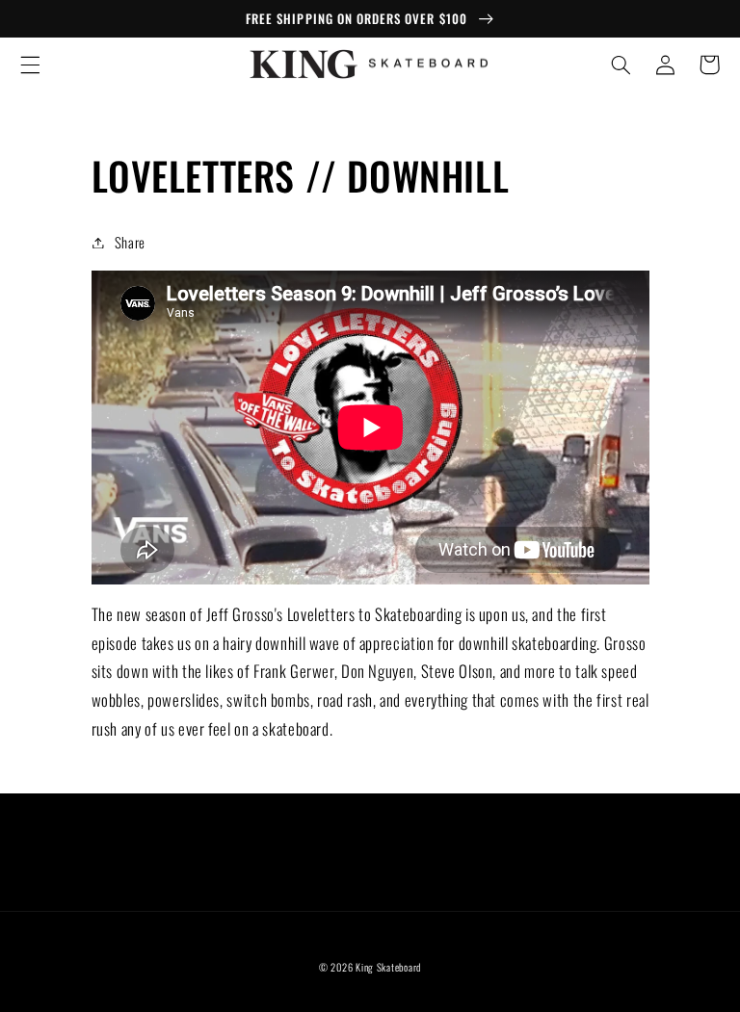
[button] (30, 64)
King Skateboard (388, 966)
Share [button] (130, 241)
